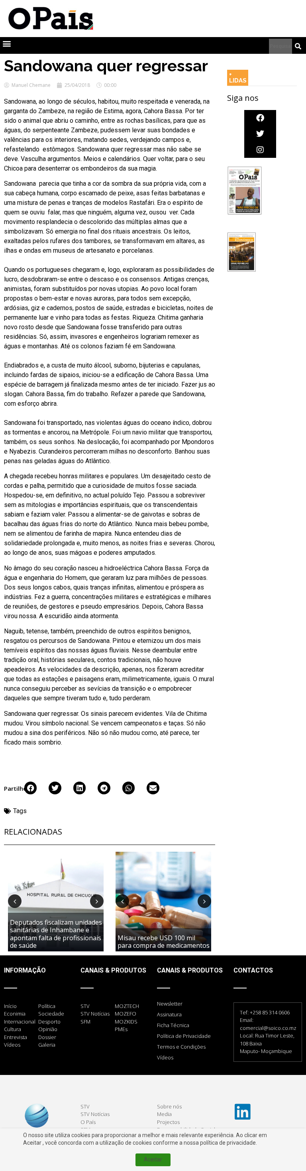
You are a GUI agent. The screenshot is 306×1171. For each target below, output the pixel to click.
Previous (15, 901)
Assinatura (169, 1014)
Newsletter (169, 1003)
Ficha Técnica (173, 1025)
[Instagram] (260, 150)
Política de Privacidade (184, 1035)
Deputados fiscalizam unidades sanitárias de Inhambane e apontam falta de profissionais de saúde (56, 934)
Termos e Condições (181, 1046)
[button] (6, 43)
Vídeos (165, 1057)
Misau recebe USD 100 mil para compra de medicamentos (164, 941)
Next (97, 901)
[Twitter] (260, 134)
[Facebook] (260, 118)
